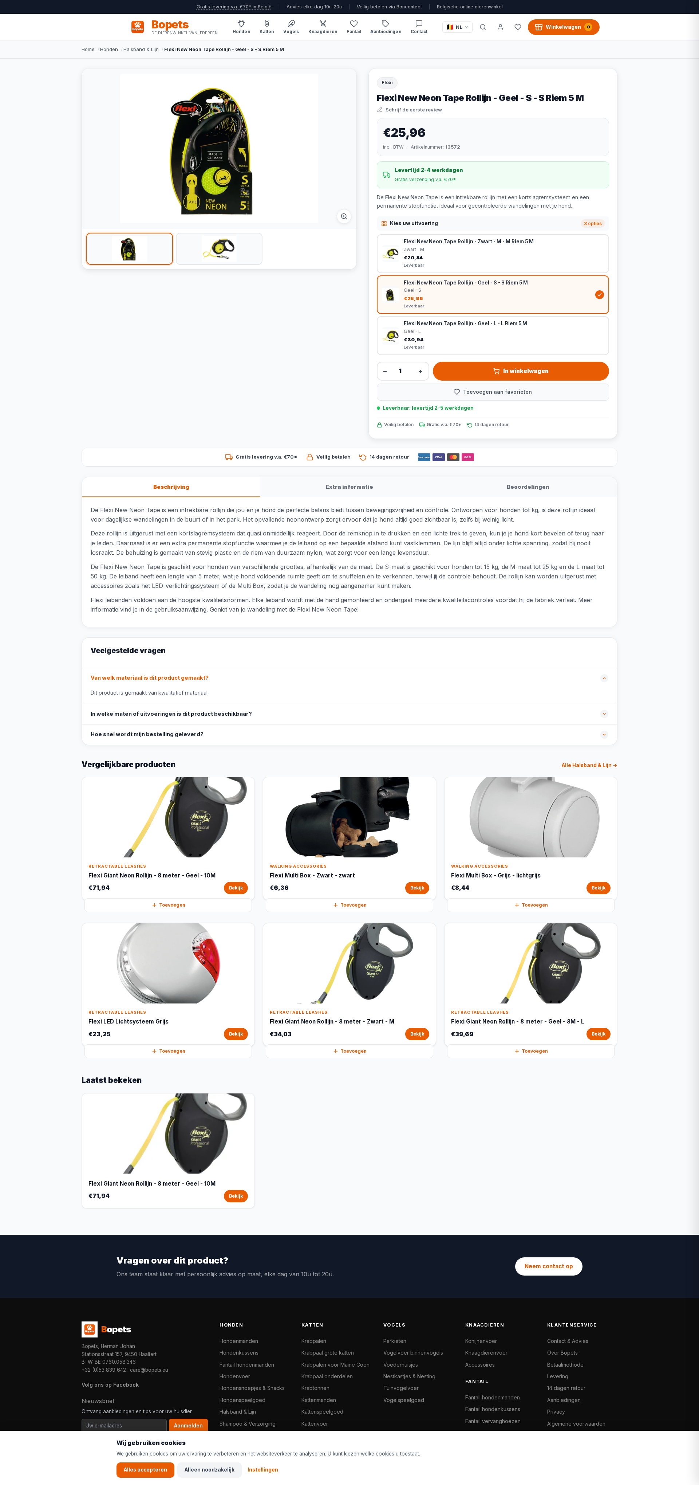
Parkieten (394, 1341)
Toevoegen (172, 905)
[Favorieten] (517, 27)
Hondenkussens (239, 1353)
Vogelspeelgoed (403, 1400)
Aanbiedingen (564, 1400)
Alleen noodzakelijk (209, 1470)
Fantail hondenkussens (492, 1409)
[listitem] (129, 249)
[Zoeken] (482, 27)
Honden (109, 49)
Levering (557, 1376)
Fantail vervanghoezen (493, 1421)
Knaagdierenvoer (486, 1353)
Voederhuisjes (400, 1365)
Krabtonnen (315, 1388)
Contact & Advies (567, 1341)
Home (88, 49)
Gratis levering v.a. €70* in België (234, 6)
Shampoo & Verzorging (248, 1424)
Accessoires (480, 1365)
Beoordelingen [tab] (528, 487)
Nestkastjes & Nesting (409, 1376)
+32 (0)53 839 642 (104, 1370)
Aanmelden (188, 1426)
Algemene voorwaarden (576, 1424)
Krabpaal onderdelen (327, 1376)
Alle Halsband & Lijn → (589, 765)
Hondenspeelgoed (242, 1400)
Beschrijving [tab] (171, 487)
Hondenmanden (239, 1341)
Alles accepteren (145, 1470)
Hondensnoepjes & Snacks (252, 1388)
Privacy (556, 1412)
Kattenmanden (318, 1400)
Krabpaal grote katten (327, 1353)
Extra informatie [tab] (349, 487)
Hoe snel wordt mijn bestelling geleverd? (147, 734)
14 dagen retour (566, 1388)
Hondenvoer (235, 1376)
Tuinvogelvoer (401, 1388)
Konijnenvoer (481, 1341)
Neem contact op (549, 1266)
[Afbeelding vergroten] (344, 216)
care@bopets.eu (149, 1370)
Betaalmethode (565, 1365)
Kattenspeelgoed (322, 1412)
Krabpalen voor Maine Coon (335, 1365)
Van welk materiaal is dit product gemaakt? (150, 678)
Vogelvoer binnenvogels (413, 1353)
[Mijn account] (500, 27)
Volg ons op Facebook (110, 1385)
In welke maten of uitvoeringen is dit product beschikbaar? (171, 714)
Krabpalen (313, 1341)
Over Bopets (562, 1353)
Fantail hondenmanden (247, 1365)
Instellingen (263, 1470)
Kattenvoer (314, 1424)
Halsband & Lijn (141, 49)
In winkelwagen (526, 371)
